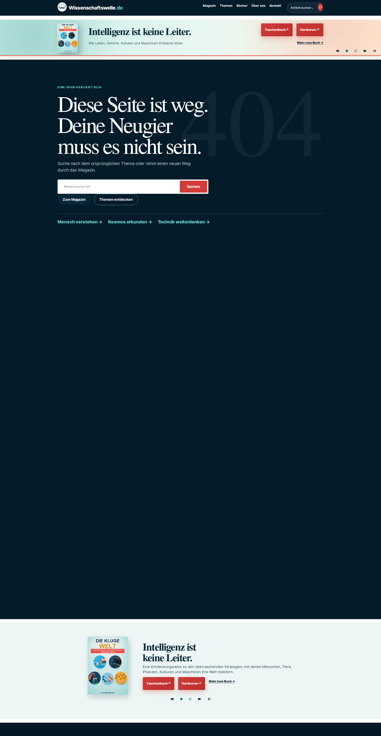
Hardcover (310, 30)
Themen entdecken (116, 199)
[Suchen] (320, 7)
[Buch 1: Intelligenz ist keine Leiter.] (347, 51)
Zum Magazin (74, 199)
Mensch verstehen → (80, 221)
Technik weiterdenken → (184, 221)
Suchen (193, 186)
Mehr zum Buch (310, 43)
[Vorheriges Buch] (337, 51)
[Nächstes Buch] (365, 51)
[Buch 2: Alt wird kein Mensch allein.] (355, 51)
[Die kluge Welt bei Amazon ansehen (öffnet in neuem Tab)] (69, 37)
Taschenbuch (277, 30)
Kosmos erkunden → (130, 221)
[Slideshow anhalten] (374, 51)
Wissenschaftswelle (96, 8)
